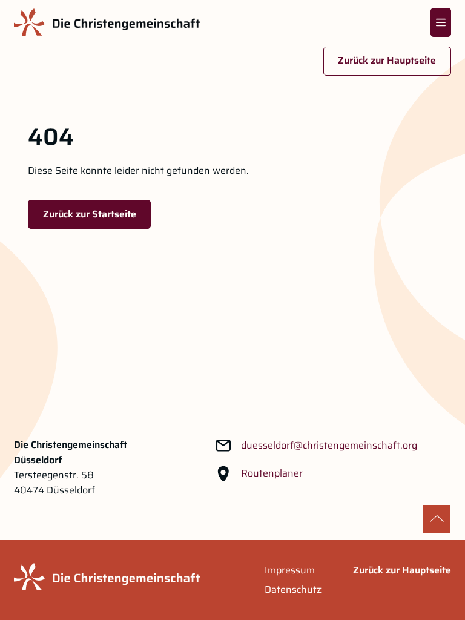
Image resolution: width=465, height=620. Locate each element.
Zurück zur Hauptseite (387, 60)
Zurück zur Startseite (89, 214)
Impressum (290, 570)
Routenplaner (272, 473)
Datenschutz (293, 589)
